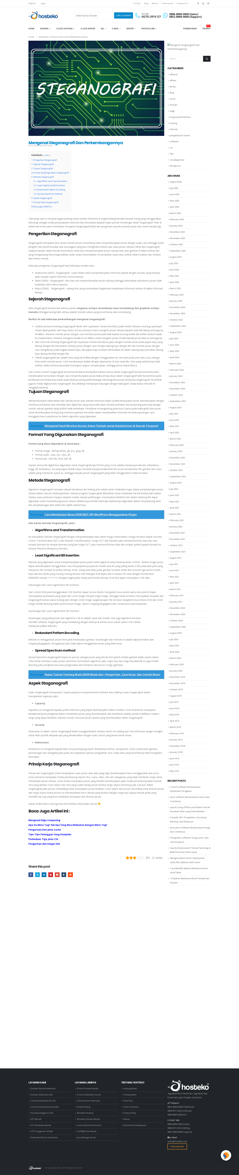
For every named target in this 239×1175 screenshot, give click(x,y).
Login (43, 3)
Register (32, 3)
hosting (173, 123)
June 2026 (174, 194)
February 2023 (177, 445)
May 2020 (174, 645)
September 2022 (178, 476)
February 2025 (177, 294)
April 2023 (174, 432)
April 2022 (174, 507)
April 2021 (174, 582)
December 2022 (177, 457)
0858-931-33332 (174, 1110)
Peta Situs (128, 1100)
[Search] (207, 59)
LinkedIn (44, 874)
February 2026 (177, 219)
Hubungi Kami (130, 1088)
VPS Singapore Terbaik (42, 1131)
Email (57, 874)
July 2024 (174, 338)
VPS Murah (36, 1119)
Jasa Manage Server (86, 1137)
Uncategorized (177, 159)
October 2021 (176, 545)
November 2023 (177, 388)
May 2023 (174, 426)
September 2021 (178, 551)
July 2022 (174, 489)
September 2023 (178, 401)
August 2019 (176, 695)
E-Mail (115, 28)
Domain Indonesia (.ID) (42, 1094)
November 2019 (177, 683)
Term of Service (131, 1107)
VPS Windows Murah (41, 1125)
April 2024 (174, 357)
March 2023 (175, 438)
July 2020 (174, 639)
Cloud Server (87, 28)
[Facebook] (198, 3)
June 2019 (174, 708)
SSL (102, 28)
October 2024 (176, 319)
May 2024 (174, 351)
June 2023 (174, 420)
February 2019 (177, 733)
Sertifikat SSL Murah (86, 1131)
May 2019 (174, 714)
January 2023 (176, 451)
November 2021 (177, 539)
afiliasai (174, 74)
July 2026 (174, 188)
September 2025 (178, 250)
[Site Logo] (43, 15)
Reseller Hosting (85, 1113)
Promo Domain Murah (87, 1088)
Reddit (70, 874)
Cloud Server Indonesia (88, 1100)
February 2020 (177, 664)
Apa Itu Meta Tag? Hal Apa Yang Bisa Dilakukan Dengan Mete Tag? (67, 824)
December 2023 (177, 382)
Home (31, 28)
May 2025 (174, 275)
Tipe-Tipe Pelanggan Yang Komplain (49, 834)
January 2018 (176, 752)
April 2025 (174, 282)
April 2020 (174, 651)
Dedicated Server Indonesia (44, 1137)
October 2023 (176, 394)
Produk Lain (148, 28)
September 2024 (178, 325)
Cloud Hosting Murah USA (43, 1100)
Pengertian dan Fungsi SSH (44, 843)
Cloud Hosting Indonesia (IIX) (44, 1107)
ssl (171, 147)
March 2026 (175, 213)
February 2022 (177, 520)
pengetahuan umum (43, 145)
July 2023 (174, 413)
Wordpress (175, 165)
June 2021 (174, 570)
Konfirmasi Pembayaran (134, 1125)
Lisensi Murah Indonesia (89, 1125)
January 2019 (176, 739)
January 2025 (176, 300)
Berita (173, 86)
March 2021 (175, 589)
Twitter (37, 874)
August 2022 (176, 482)
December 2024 (177, 307)
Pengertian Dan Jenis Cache (44, 829)
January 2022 (176, 526)
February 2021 (177, 595)
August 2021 (176, 557)
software (174, 141)
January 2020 (176, 670)
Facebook (30, 874)
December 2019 (177, 676)
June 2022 (174, 495)
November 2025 (177, 238)
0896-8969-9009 (174, 1114)
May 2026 (174, 200)
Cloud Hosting (64, 28)
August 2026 (176, 181)
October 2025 (176, 244)
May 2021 (174, 576)
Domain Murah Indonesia (43, 1088)
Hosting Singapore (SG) (42, 1113)
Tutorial (136, 3)
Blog (146, 3)
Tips (172, 153)
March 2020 (175, 658)
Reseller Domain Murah (88, 1119)
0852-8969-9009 (174, 1107)
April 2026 (174, 206)
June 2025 (174, 269)
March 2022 (175, 514)
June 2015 (174, 764)
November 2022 (177, 463)
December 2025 (177, 231)
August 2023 (176, 407)
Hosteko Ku (182, 3)
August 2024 (176, 332)
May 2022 (174, 501)
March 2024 (175, 363)
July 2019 (174, 702)
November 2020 (177, 614)
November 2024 (177, 313)
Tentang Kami (129, 1094)
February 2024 (177, 369)
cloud (172, 98)
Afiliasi (155, 3)
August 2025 (176, 256)
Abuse (126, 1119)
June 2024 (174, 344)
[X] (203, 3)
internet (174, 129)
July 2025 (174, 263)
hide (47, 155)
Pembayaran (190, 28)
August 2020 (176, 633)
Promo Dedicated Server (89, 1094)
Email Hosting (83, 1107)
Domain (44, 28)
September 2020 (178, 626)
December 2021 (177, 532)
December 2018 (177, 745)
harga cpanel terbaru (180, 117)
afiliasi (173, 80)
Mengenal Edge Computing (44, 820)
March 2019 (175, 727)
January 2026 (176, 225)
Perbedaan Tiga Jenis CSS (43, 839)
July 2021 (174, 564)
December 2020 (177, 607)
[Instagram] (208, 3)
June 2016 (174, 758)
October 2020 (176, 620)
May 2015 (174, 771)
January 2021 (176, 601)
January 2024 (176, 376)
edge (172, 111)
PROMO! (206, 27)
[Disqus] (96, 930)
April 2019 (174, 720)
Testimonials (167, 3)
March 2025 (175, 288)
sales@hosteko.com (177, 1141)
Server (129, 28)
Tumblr (63, 874)
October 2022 (176, 470)
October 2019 (176, 689)
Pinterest (50, 874)
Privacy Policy (129, 1113)
